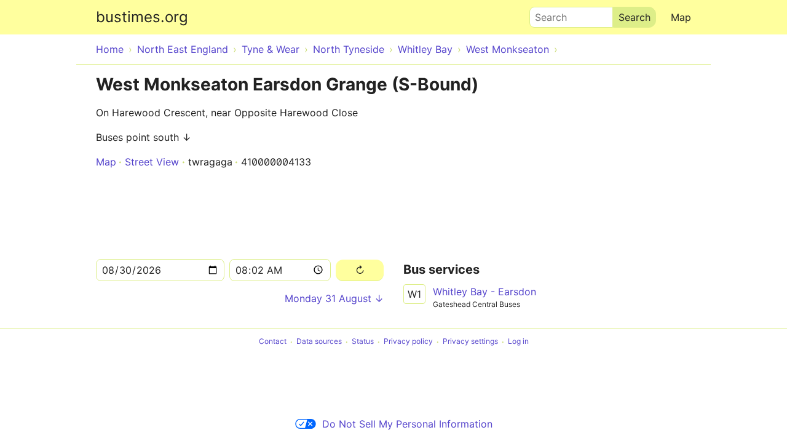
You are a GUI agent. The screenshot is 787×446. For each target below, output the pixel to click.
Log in (518, 341)
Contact (273, 341)
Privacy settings (470, 341)
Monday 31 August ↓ (334, 298)
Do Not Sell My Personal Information (407, 424)
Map (681, 17)
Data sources (319, 341)
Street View (152, 162)
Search (545, 14)
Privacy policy (408, 341)
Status (363, 341)
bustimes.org (142, 17)
